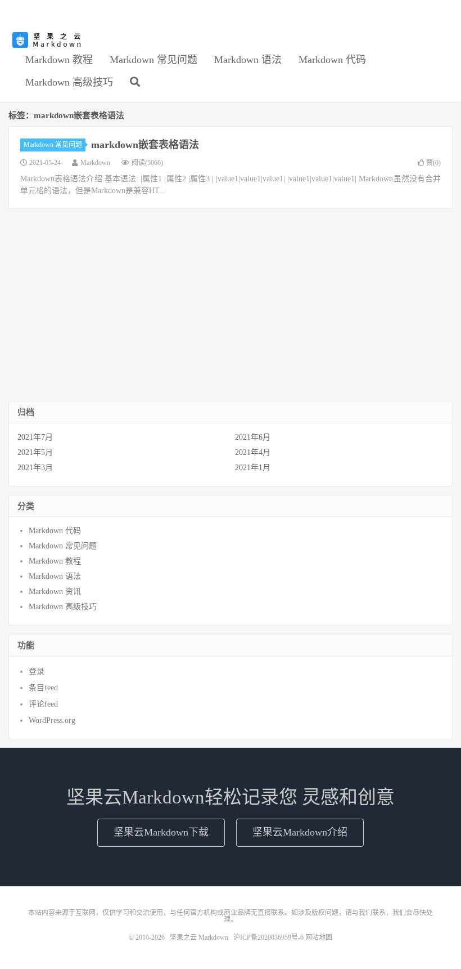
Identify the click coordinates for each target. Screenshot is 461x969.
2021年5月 (35, 452)
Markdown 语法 (248, 59)
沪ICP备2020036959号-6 (268, 937)
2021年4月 (252, 452)
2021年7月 (35, 437)
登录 (36, 671)
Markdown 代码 (332, 59)
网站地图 (318, 937)
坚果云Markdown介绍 (299, 832)
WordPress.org (52, 720)
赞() (433, 163)
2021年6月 (252, 437)
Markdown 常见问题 (153, 59)
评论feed (43, 704)
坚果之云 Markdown (47, 40)
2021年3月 (35, 467)
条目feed (43, 688)
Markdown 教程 (59, 59)
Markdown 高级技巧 (69, 82)
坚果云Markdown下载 (161, 832)
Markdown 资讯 (55, 591)
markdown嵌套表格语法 (145, 144)
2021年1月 (252, 467)
